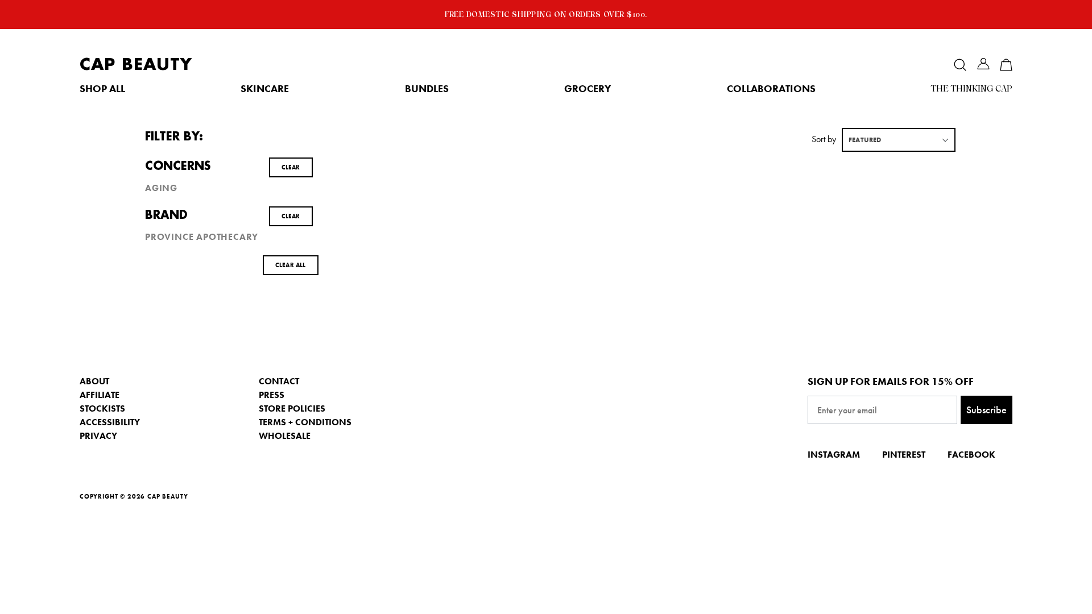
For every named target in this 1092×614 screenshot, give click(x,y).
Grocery (587, 89)
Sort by (824, 139)
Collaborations (771, 89)
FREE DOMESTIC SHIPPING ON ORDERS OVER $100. (546, 14)
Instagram (834, 454)
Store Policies (292, 408)
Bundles (427, 89)
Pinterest (903, 454)
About (94, 381)
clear (291, 167)
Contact (279, 381)
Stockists (102, 408)
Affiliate (99, 395)
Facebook (971, 454)
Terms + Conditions (305, 422)
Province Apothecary (201, 237)
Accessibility (110, 422)
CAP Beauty (136, 64)
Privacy (98, 436)
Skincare (265, 89)
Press (271, 395)
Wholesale (285, 436)
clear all (290, 265)
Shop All (102, 89)
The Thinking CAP (971, 88)
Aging (161, 188)
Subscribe (986, 409)
